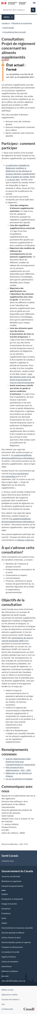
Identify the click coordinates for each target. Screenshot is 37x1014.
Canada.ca (6, 23)
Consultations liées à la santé (14, 32)
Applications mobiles (10, 995)
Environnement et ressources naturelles (17, 928)
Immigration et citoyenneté (12, 899)
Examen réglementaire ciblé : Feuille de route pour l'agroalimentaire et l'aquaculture (20, 762)
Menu (9, 17)
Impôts (4, 923)
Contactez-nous (8, 861)
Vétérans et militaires (10, 971)
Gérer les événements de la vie (13, 981)
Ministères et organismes (22, 23)
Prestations (6, 913)
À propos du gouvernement (12, 886)
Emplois (5, 894)
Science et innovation (10, 961)
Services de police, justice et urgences (16, 942)
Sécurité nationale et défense (13, 933)
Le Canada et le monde (10, 952)
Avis (3, 1004)
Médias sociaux (7, 990)
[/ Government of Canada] (14, 3)
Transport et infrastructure (12, 947)
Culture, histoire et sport (11, 937)
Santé (4, 918)
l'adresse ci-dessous (25, 540)
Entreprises (6, 909)
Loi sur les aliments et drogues (19, 779)
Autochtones (7, 966)
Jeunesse (5, 976)
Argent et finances (9, 957)
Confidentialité (7, 1009)
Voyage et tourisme (9, 904)
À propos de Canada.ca (10, 999)
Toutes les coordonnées (11, 876)
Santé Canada (8, 28)
